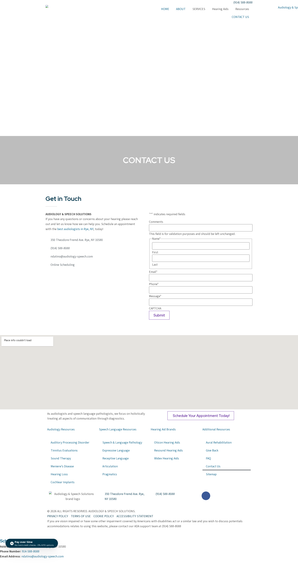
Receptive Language (115, 458)
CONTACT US (240, 17)
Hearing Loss (59, 474)
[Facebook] (49, 275)
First (155, 252)
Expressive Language (116, 450)
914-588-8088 (30, 551)
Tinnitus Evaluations (64, 450)
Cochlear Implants (62, 482)
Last (155, 264)
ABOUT (181, 9)
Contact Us (213, 466)
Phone (153, 284)
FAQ (208, 458)
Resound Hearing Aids (168, 450)
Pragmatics (109, 474)
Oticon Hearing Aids (167, 442)
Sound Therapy (61, 458)
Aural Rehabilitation (219, 442)
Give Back (212, 450)
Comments (156, 221)
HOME (165, 9)
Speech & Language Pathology (122, 442)
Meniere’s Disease (62, 466)
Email (153, 271)
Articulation (110, 466)
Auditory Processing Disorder (70, 442)
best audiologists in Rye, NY (75, 229)
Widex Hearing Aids (166, 458)
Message (155, 296)
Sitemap (211, 474)
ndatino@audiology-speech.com (42, 556)
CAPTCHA (155, 308)
